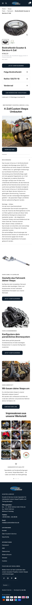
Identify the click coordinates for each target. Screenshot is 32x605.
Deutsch (5, 585)
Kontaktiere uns (11, 406)
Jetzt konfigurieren (16, 65)
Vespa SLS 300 (10, 149)
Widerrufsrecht (6, 554)
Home (4, 9)
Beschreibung (6, 160)
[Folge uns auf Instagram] (8, 578)
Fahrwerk (10, 11)
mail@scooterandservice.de (10, 522)
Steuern (21, 55)
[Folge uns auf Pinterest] (12, 578)
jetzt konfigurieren (12, 298)
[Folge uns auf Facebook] (4, 578)
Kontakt (4, 530)
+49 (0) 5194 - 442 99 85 (9, 517)
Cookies (4, 561)
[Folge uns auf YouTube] (15, 578)
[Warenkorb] (29, 3)
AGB (3, 548)
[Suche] (6, 3)
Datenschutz (6, 551)
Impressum (5, 545)
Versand (4, 558)
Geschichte (5, 537)
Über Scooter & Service (9, 534)
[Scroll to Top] (28, 601)
